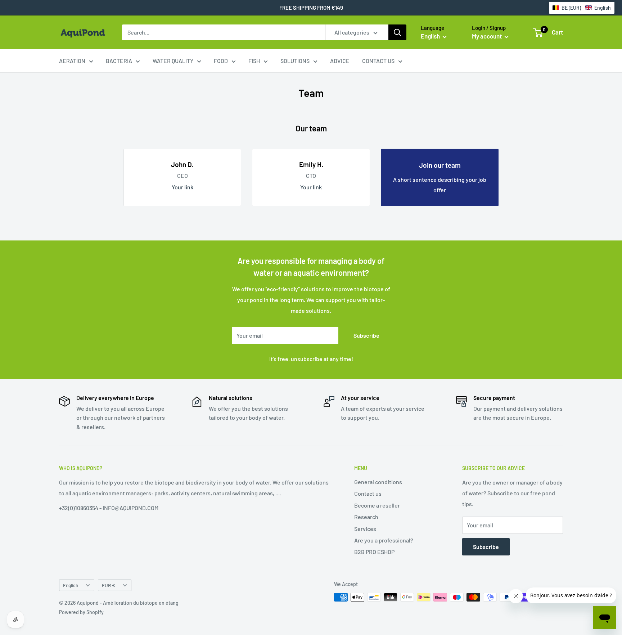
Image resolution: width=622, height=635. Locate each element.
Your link (182, 187)
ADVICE (340, 60)
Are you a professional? (383, 540)
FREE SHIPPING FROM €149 (311, 7)
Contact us (368, 493)
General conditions (378, 481)
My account (487, 36)
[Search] (397, 32)
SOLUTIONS (295, 60)
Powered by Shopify (81, 612)
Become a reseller (377, 505)
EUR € (108, 585)
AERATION (72, 60)
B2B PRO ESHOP (374, 551)
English (70, 585)
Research (366, 516)
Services (365, 528)
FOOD (221, 60)
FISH (254, 60)
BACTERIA (119, 60)
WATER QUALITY (173, 60)
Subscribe (366, 335)
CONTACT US (378, 60)
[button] (581, 8)
